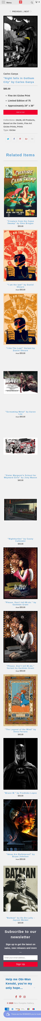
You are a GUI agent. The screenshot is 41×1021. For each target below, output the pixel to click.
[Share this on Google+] (26, 139)
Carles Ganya (10, 74)
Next (27, 12)
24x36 (18, 120)
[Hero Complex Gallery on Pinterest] (20, 997)
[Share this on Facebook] (14, 139)
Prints (20, 127)
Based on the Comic (13, 123)
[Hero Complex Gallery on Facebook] (16, 997)
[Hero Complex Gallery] (20, 2)
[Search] (32, 2)
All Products (28, 120)
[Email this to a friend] (32, 139)
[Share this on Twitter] (8, 139)
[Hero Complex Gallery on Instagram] (24, 997)
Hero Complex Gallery (23, 1003)
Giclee (12, 130)
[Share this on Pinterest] (20, 139)
